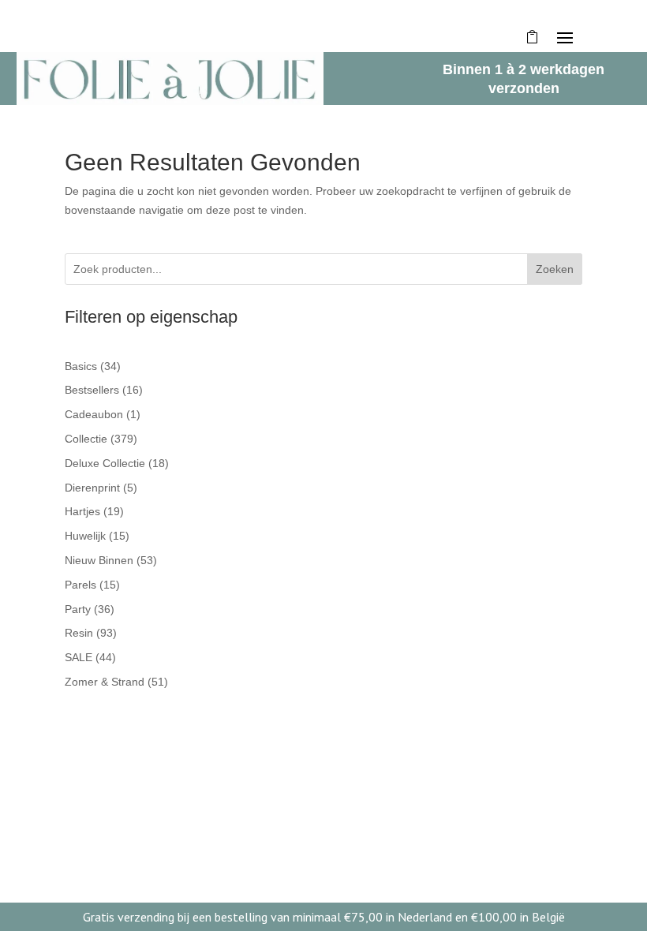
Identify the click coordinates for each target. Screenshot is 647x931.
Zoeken (555, 269)
